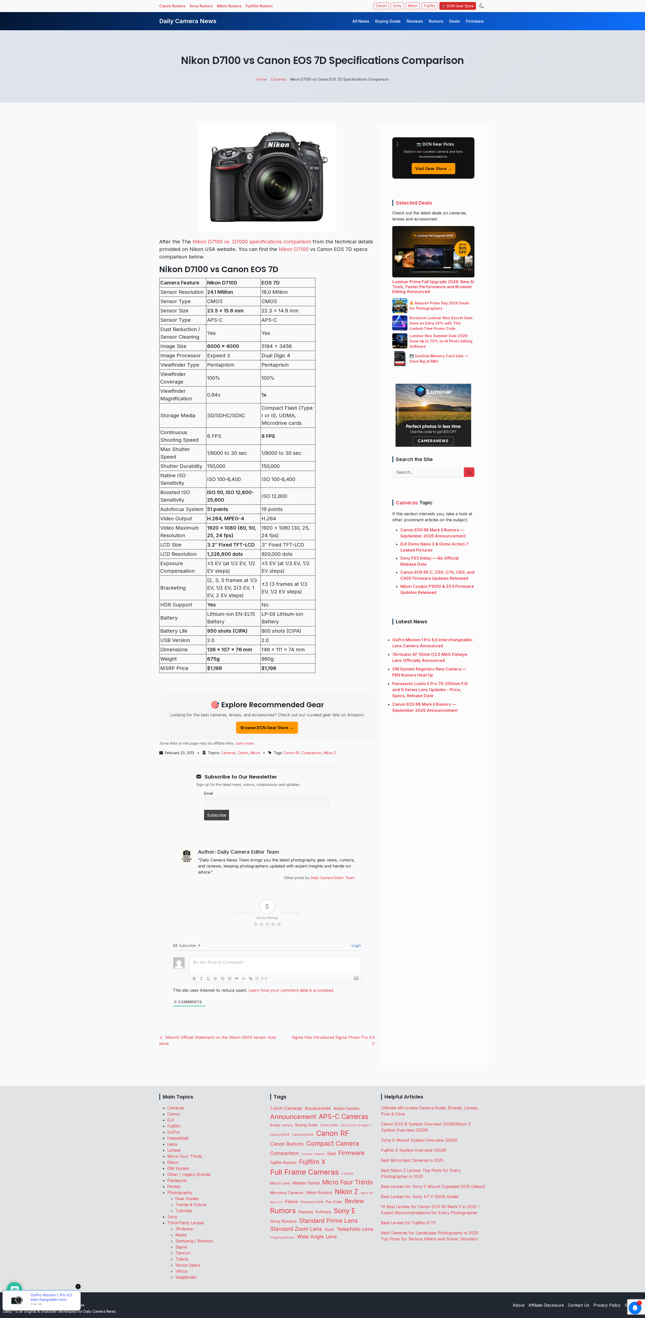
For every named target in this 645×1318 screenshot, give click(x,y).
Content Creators (313, 1154)
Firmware (475, 21)
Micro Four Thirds (184, 1156)
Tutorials (183, 1210)
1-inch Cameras (286, 1108)
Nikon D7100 (294, 249)
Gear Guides (187, 1198)
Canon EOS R (279, 1135)
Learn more (244, 743)
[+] (264, 978)
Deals (454, 21)
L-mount (347, 1173)
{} (257, 978)
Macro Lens (280, 1183)
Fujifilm (429, 6)
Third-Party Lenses (185, 1222)
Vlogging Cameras (282, 1237)
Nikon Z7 (276, 1202)
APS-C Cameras (343, 1116)
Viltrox (181, 1271)
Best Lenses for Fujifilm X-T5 (408, 1222)
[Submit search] (469, 472)
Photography (179, 1192)
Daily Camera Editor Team (333, 878)
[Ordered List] (222, 979)
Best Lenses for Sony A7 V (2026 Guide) (420, 1196)
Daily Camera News (187, 21)
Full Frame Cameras (304, 1172)
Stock (329, 1230)
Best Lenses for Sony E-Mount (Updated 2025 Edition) (433, 1186)
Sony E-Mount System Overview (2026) (419, 1140)
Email (208, 793)
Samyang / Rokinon (194, 1240)
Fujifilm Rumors (259, 6)
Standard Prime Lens (328, 1220)
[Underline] (208, 979)
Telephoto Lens (354, 1229)
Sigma (181, 1246)
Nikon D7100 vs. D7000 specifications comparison (251, 242)
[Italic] (201, 979)
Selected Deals (414, 203)
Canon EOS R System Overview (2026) (418, 1124)
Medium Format (306, 1183)
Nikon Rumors (229, 6)
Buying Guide (388, 21)
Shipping (305, 1212)
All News (360, 21)
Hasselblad (177, 1138)
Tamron (182, 1253)
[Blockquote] (236, 979)
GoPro (173, 1132)
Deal (331, 1153)
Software (323, 1212)
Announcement (293, 1116)
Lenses (174, 1150)
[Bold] (194, 979)
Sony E (345, 1211)
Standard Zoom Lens (296, 1229)
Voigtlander (186, 1277)
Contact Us (578, 1305)
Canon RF (292, 753)
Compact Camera (332, 1143)
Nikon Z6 (367, 1193)
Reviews (415, 21)
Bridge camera (281, 1125)
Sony (397, 6)
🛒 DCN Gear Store (458, 6)
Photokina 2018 (311, 1202)
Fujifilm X (312, 1162)
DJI (170, 1119)
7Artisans (184, 1228)
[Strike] (215, 979)
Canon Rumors (172, 6)
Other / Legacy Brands (189, 1174)
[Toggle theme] (482, 6)
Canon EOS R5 (302, 1135)
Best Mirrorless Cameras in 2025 (413, 1160)
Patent (291, 1201)
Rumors (436, 21)
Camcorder (329, 1125)
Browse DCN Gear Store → (267, 727)
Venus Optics (187, 1265)
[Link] (250, 979)
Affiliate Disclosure (546, 1305)
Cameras (228, 753)
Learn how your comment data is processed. (291, 990)
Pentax (174, 1186)
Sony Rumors (201, 6)
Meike (181, 1234)
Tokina (181, 1259)
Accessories (318, 1108)
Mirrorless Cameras (286, 1193)
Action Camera (346, 1108)
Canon (381, 6)
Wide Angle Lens (317, 1237)
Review (354, 1201)
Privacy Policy (607, 1305)
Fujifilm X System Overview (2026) (413, 1150)
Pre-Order (334, 1202)
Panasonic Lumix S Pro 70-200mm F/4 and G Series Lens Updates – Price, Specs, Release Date (430, 689)
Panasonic (177, 1180)
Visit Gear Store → (433, 168)
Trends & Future (190, 1204)
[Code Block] (243, 979)
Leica (172, 1144)
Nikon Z (330, 753)
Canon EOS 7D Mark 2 (356, 1125)
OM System (178, 1168)
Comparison (311, 753)
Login (356, 945)
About (518, 1305)
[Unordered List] (229, 979)
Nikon (412, 6)
